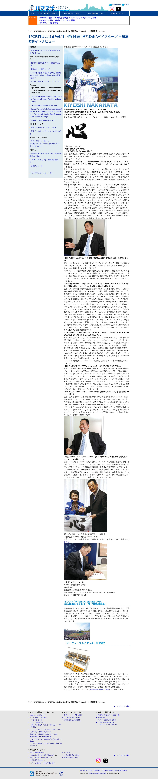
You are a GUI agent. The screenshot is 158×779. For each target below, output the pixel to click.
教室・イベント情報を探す (73, 715)
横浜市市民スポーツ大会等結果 (40, 737)
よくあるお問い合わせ (71, 755)
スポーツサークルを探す (72, 717)
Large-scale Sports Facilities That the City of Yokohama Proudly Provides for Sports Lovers (46, 99)
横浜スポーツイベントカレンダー (43, 127)
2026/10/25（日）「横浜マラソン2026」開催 (57, 20)
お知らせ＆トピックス (37, 715)
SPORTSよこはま (40, 31)
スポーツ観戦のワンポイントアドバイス (46, 81)
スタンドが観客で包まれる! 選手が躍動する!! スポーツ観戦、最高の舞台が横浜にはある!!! (46, 75)
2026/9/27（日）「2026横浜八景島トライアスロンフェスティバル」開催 (68, 18)
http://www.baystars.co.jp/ (99, 689)
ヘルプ (126, 4)
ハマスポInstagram (36, 760)
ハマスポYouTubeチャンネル (40, 757)
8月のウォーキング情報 (49, 23)
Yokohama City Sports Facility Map (44, 105)
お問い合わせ (116, 4)
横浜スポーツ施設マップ (40, 69)
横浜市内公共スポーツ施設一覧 (108, 715)
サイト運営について (86, 770)
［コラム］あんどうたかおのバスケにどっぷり (46, 729)
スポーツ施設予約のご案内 (107, 720)
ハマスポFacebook (36, 752)
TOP (32, 13)
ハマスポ (48, 7)
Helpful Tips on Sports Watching (43, 120)
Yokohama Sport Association (97, 773)
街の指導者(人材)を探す (72, 720)
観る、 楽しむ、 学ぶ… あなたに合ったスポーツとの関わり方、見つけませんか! (45, 143)
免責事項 (97, 770)
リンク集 (67, 752)
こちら (66, 542)
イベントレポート (36, 720)
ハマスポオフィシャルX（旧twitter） (42, 755)
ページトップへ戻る (123, 706)
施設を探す (101, 717)
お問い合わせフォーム (71, 757)
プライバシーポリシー (109, 770)
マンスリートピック (37, 722)
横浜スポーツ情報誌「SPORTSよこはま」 (44, 734)
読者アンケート (37, 166)
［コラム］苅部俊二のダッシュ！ (41, 732)
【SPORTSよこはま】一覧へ (42, 173)
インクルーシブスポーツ (38, 717)
